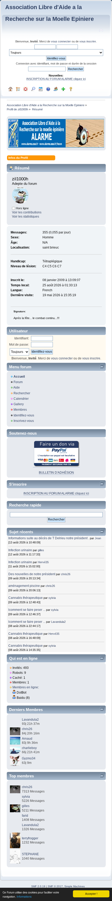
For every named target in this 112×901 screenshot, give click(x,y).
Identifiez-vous (24, 415)
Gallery (19, 404)
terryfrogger (30, 838)
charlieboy (29, 748)
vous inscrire (87, 41)
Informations (24, 896)
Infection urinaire (20, 550)
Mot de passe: (19, 344)
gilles (41, 550)
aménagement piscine (24, 586)
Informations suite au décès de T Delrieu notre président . (48, 538)
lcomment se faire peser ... (26, 610)
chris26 (65, 574)
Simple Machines (74, 886)
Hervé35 (43, 562)
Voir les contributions (26, 212)
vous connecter (61, 41)
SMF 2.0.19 (38, 886)
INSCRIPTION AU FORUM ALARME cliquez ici (56, 78)
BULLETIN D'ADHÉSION (56, 472)
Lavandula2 (58, 621)
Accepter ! (91, 894)
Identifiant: (21, 338)
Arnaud (27, 738)
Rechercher (22, 393)
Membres (20, 409)
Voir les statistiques (25, 216)
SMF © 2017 (55, 886)
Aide (16, 387)
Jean (98, 538)
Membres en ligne (25, 687)
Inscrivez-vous (24, 421)
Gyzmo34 (28, 758)
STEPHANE (30, 854)
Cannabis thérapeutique (25, 598)
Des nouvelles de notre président (31, 574)
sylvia (52, 597)
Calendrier (21, 399)
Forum (18, 382)
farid (25, 815)
